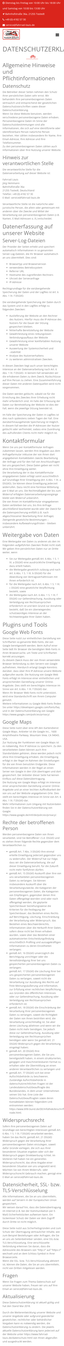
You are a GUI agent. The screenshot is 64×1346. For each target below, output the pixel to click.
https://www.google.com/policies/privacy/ (26, 714)
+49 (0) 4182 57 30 (15, 19)
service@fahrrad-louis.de (20, 25)
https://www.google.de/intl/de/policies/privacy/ (29, 815)
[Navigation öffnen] (57, 35)
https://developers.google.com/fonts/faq (37, 707)
